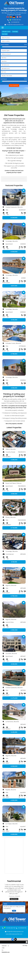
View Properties (14, 85)
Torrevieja (15, 31)
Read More (14, 899)
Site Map (25, 945)
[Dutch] (20, 17)
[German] (14, 17)
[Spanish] (10, 17)
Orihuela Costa (6, 31)
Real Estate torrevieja (14, 937)
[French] (17, 17)
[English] (7, 17)
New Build (4, 34)
